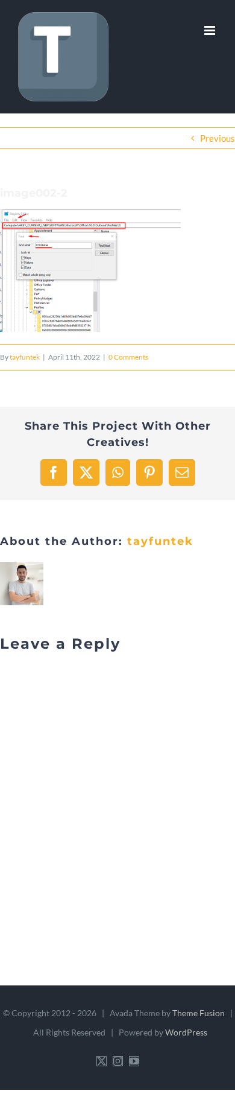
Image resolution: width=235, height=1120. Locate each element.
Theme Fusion (198, 1013)
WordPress (186, 1032)
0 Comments (128, 356)
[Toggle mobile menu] (210, 30)
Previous (217, 138)
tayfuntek (25, 356)
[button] (90, 270)
